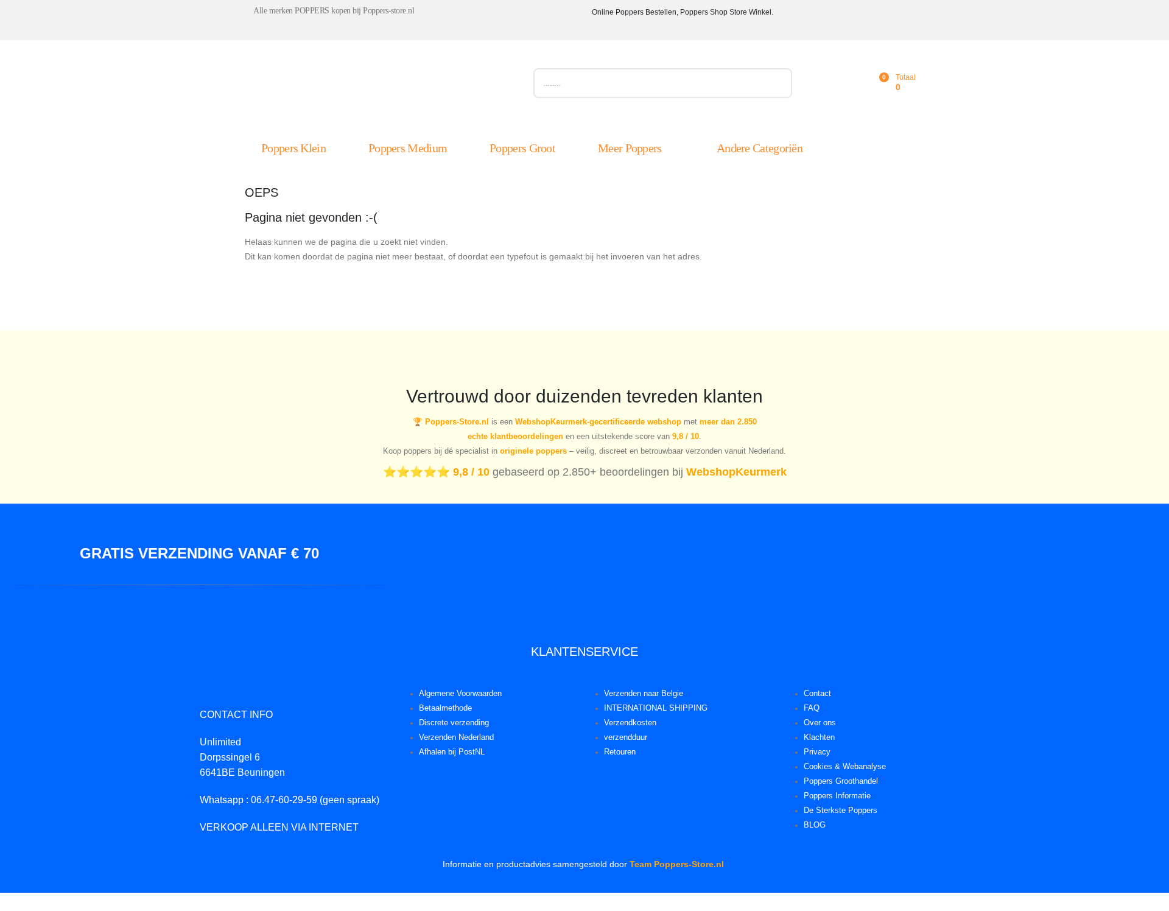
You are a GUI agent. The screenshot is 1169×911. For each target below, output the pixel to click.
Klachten (819, 737)
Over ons (820, 723)
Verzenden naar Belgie (643, 693)
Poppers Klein (293, 148)
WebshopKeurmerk (736, 472)
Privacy (817, 752)
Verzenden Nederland (456, 737)
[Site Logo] (382, 85)
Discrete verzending (454, 723)
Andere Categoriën (759, 148)
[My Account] (824, 83)
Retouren (620, 752)
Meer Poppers (630, 148)
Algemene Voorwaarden (460, 693)
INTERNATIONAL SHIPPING (655, 708)
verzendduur (625, 737)
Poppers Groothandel (841, 781)
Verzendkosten (630, 723)
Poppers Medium (407, 148)
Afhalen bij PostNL (452, 752)
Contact (817, 693)
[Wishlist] (851, 83)
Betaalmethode (445, 708)
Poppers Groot (522, 148)
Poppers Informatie (837, 796)
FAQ (812, 708)
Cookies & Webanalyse (845, 766)
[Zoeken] (777, 83)
